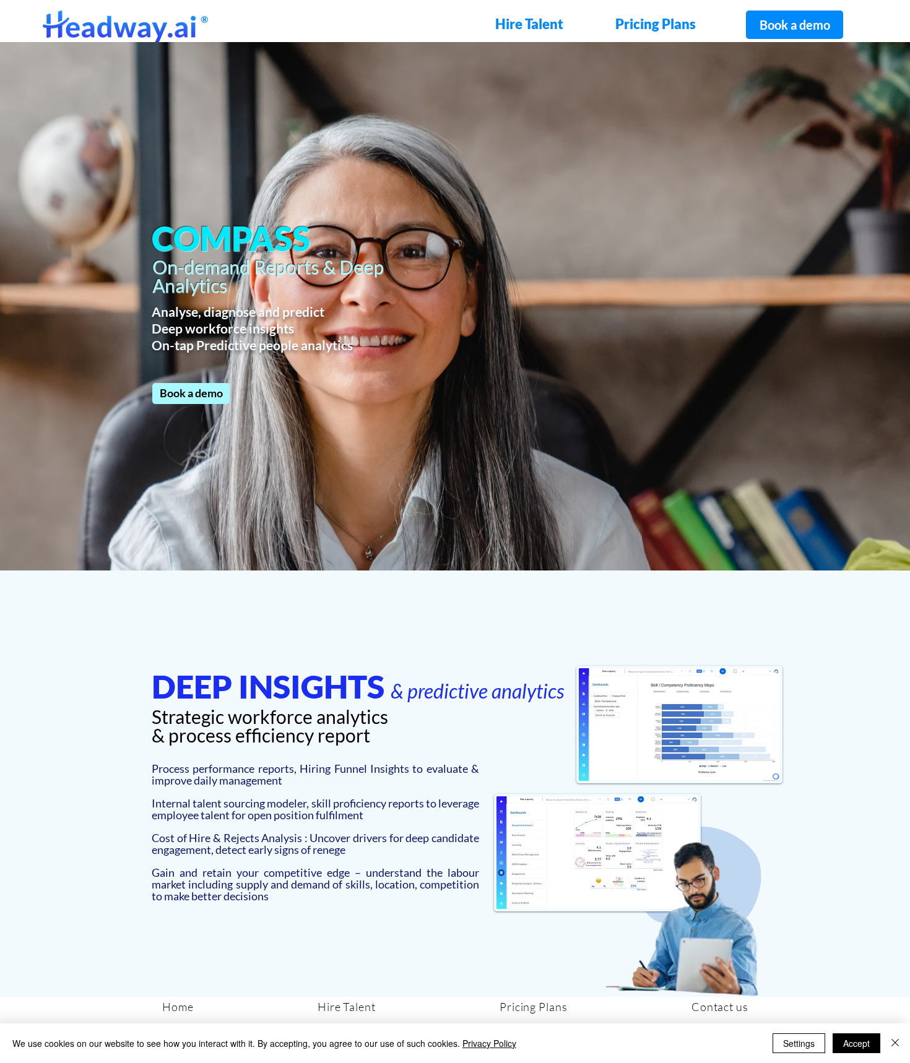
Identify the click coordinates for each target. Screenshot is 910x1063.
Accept (856, 1043)
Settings (799, 1043)
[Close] (895, 1043)
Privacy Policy (489, 1043)
